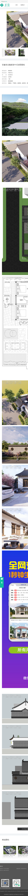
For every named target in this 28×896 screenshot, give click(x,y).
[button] (3, 53)
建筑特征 (4, 83)
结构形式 (4, 81)
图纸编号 (4, 70)
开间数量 (4, 77)
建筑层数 (4, 79)
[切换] (6, 1)
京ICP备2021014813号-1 (19, 894)
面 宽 (4, 75)
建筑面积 (4, 72)
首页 (16, 5)
